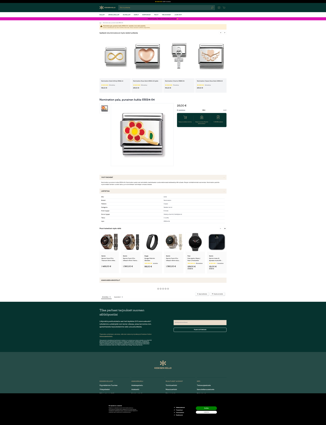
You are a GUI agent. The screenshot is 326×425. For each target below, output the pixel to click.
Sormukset (146, 15)
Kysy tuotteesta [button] (203, 294)
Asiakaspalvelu (137, 385)
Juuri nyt (178, 15)
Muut (156, 15)
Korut (136, 15)
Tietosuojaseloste (204, 385)
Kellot (102, 15)
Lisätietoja (105, 191)
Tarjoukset (166, 15)
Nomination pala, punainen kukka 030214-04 (113, 22)
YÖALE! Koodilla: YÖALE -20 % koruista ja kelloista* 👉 (163, 19)
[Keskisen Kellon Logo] (107, 7)
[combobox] (166, 7)
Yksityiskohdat (107, 177)
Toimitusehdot (171, 385)
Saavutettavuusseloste (205, 389)
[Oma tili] (219, 7)
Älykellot (126, 15)
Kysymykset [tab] (117, 297)
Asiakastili (135, 389)
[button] (225, 228)
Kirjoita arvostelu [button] (218, 294)
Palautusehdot (171, 389)
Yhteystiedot (104, 389)
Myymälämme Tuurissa (108, 385)
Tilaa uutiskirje (200, 329)
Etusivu (100, 22)
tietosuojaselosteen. (106, 336)
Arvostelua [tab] (105, 297)
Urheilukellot (113, 15)
